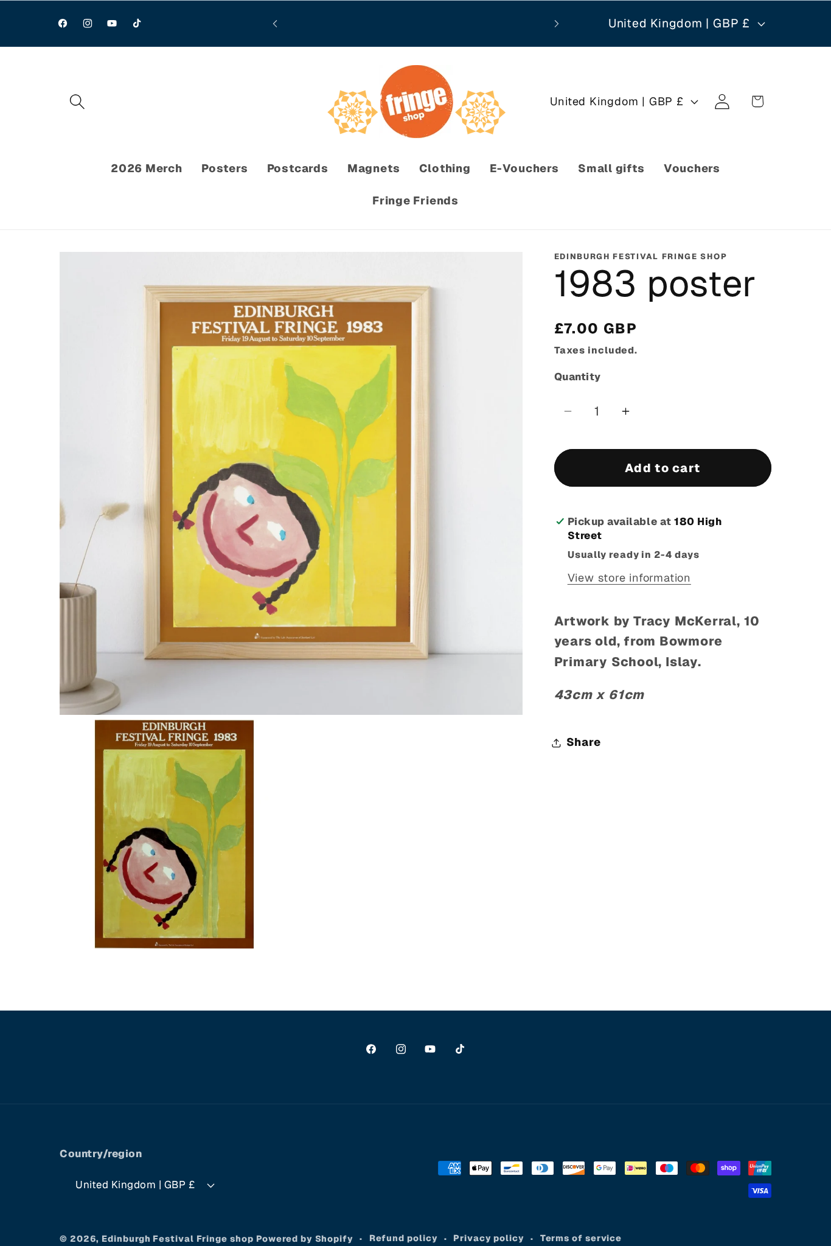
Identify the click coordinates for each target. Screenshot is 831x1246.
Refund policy (403, 1238)
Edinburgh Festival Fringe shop (177, 1238)
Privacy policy (488, 1238)
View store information (629, 578)
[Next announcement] (556, 23)
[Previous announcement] (275, 23)
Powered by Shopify (304, 1238)
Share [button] (583, 743)
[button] (77, 101)
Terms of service (581, 1238)
